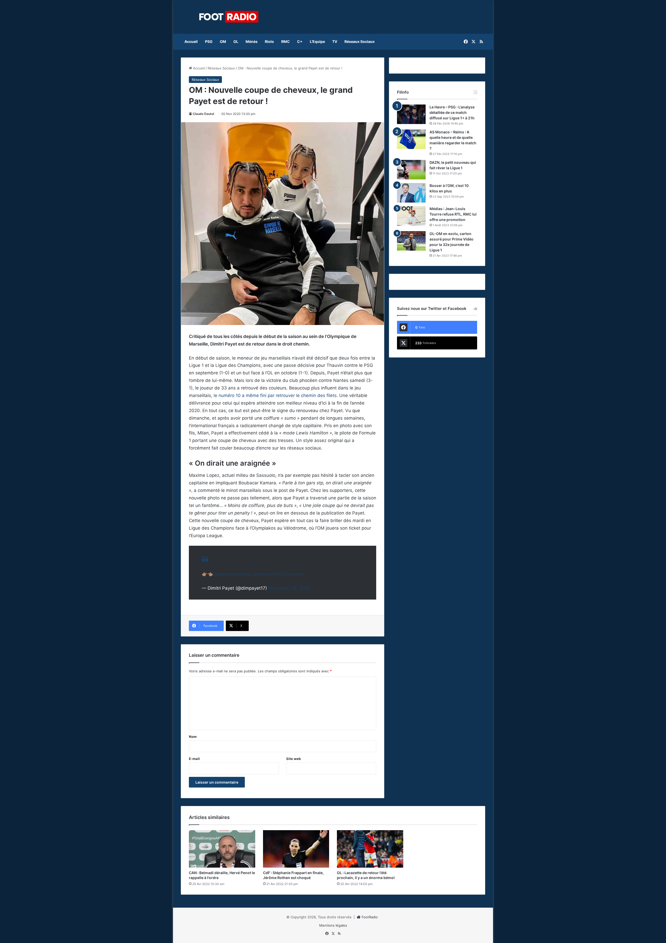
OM (223, 41)
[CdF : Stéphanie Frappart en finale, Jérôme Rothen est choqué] (296, 849)
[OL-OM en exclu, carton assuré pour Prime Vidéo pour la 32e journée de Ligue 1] (411, 241)
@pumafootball (229, 574)
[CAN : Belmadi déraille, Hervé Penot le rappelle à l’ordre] (222, 849)
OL (235, 41)
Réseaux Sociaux (359, 41)
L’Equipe (317, 41)
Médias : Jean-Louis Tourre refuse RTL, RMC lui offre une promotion (453, 214)
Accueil (191, 41)
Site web (293, 759)
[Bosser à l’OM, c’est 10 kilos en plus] (411, 193)
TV (334, 41)
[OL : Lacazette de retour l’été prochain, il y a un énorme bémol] (370, 849)
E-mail (194, 759)
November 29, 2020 (289, 588)
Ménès (252, 41)
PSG (209, 41)
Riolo (269, 41)
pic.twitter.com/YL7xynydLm (275, 574)
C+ (300, 41)
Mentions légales (333, 925)
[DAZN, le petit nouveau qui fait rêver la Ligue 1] (411, 169)
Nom (193, 736)
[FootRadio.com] (229, 17)
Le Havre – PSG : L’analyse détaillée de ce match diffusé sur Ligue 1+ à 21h (452, 112)
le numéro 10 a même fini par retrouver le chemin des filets (275, 395)
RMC (285, 41)
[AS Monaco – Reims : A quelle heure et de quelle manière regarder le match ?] (411, 139)
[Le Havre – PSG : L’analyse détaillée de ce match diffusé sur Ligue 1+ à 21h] (411, 114)
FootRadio (370, 917)
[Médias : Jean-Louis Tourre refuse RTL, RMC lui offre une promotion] (411, 216)
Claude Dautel (203, 114)
